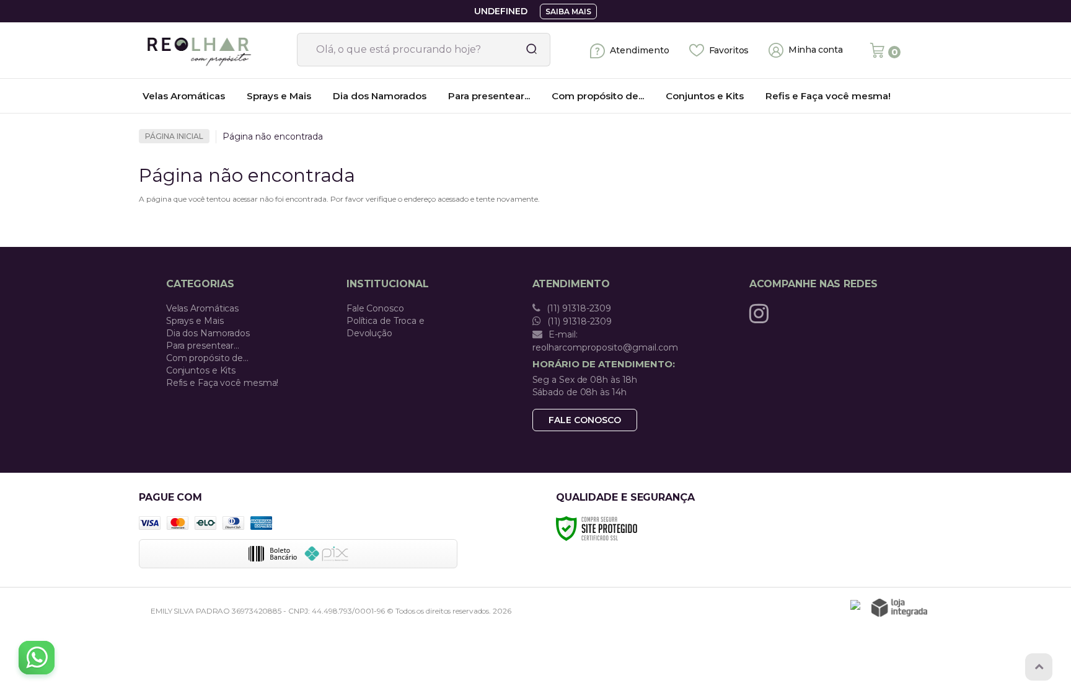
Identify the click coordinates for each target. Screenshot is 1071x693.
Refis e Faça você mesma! (222, 382)
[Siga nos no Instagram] (762, 313)
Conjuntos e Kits (201, 370)
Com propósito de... (207, 358)
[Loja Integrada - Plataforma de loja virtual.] (899, 608)
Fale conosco (585, 420)
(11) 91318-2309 (577, 308)
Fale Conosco (375, 308)
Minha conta (815, 50)
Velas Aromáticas (202, 308)
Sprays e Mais (195, 320)
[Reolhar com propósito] (213, 50)
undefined (500, 11)
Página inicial (174, 136)
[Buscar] (527, 50)
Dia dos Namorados (208, 333)
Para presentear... (202, 345)
